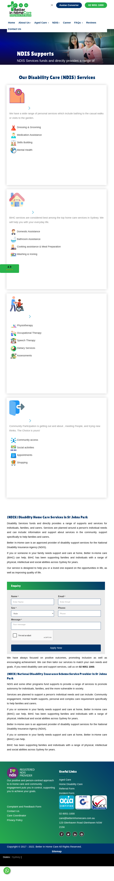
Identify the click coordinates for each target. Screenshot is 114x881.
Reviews (91, 22)
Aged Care (41, 22)
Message (16, 619)
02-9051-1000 (67, 813)
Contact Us (14, 29)
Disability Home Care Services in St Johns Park (53, 517)
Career (67, 22)
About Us (24, 22)
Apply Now (56, 647)
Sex (13, 608)
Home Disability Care (71, 784)
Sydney (16, 857)
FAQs (77, 22)
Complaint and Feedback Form (24, 806)
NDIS (55, 22)
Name (14, 596)
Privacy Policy (15, 820)
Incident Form (66, 793)
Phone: (62, 608)
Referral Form (67, 788)
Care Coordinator (16, 815)
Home (11, 22)
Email (61, 596)
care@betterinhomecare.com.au (77, 818)
